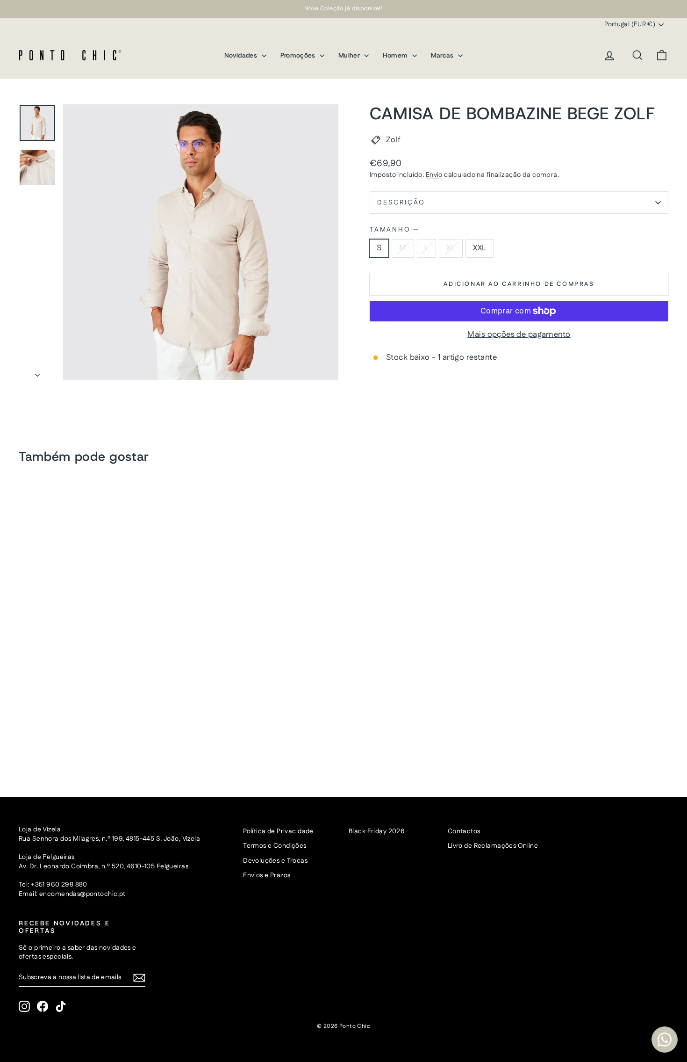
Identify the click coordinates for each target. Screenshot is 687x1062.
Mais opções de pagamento (518, 334)
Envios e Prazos (266, 875)
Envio (434, 175)
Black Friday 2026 (377, 831)
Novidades (241, 55)
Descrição (401, 202)
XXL (479, 248)
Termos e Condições (275, 846)
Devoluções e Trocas (275, 861)
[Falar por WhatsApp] (664, 1039)
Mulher (350, 55)
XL (450, 248)
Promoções (299, 55)
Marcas (443, 55)
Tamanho (394, 229)
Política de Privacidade (278, 831)
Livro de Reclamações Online (493, 846)
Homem (396, 55)
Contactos (464, 831)
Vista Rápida (95, 709)
